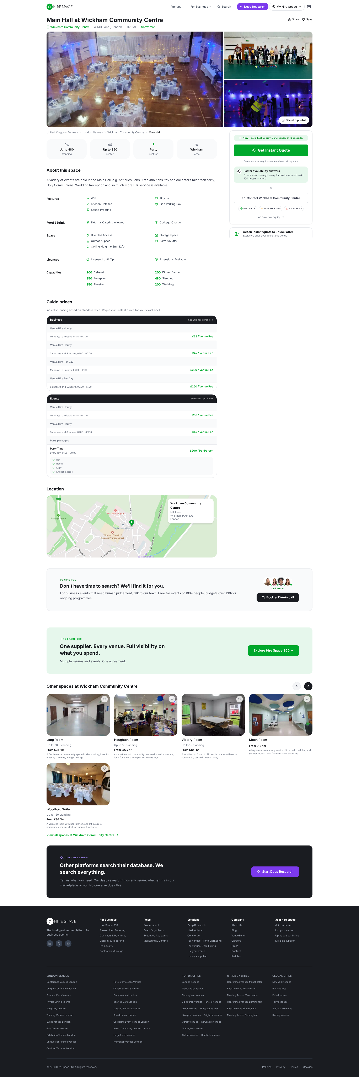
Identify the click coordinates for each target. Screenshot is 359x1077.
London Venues (92, 132)
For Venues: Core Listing (201, 945)
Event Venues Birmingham (241, 1008)
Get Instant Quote (274, 150)
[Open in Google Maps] (132, 526)
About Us (236, 925)
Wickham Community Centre (70, 27)
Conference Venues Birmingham (244, 1001)
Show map (148, 27)
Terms (294, 1066)
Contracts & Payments (113, 935)
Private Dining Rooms (58, 1001)
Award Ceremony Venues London (131, 1028)
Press (234, 945)
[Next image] (105, 715)
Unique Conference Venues (61, 988)
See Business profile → (200, 319)
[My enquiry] (308, 6)
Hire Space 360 (109, 925)
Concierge (193, 935)
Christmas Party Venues (126, 988)
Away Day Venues (56, 1008)
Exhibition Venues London (61, 1035)
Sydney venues (280, 1015)
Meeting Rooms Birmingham (242, 1015)
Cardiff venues (190, 1021)
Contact (236, 951)
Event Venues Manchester (241, 988)
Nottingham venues (193, 1028)
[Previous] (297, 686)
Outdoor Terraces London (61, 1048)
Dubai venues (279, 995)
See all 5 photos (296, 120)
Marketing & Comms (156, 940)
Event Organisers (154, 930)
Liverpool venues (191, 1015)
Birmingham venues (193, 995)
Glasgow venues (209, 1008)
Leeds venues (189, 1008)
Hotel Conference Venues (127, 981)
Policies (236, 956)
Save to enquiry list (273, 216)
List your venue (196, 951)
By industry (106, 945)
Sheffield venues (210, 1035)
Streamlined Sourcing (112, 930)
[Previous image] (51, 715)
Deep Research (255, 6)
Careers (236, 940)
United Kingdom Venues (62, 132)
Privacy (280, 1066)
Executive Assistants (156, 935)
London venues (190, 981)
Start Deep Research (277, 872)
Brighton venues (213, 1015)
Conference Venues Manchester (244, 981)
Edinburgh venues (192, 1001)
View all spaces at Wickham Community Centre (80, 835)
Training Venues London (60, 1015)
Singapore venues (282, 1008)
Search (226, 6)
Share (296, 19)
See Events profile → (202, 398)
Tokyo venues (280, 1001)
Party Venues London (125, 995)
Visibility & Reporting (112, 940)
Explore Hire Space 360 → (273, 650)
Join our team (283, 925)
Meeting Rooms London (126, 1008)
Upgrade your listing (287, 935)
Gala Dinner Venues (57, 1028)
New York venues (281, 981)
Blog (234, 930)
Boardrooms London (124, 1015)
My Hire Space (287, 6)
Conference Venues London (62, 981)
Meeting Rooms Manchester (242, 995)
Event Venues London (59, 1021)
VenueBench (238, 935)
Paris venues (279, 988)
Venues (176, 6)
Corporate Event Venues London (131, 1021)
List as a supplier (197, 956)
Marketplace (194, 930)
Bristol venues (213, 1001)
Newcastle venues (211, 1021)
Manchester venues (192, 988)
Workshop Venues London (128, 1041)
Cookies (307, 1066)
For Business (199, 6)
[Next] (308, 686)
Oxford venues (190, 1035)
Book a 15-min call (280, 597)
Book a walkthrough (111, 951)
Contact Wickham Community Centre (273, 198)
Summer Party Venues (59, 995)
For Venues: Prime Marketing (204, 940)
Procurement (151, 925)
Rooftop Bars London (125, 1001)
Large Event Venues (124, 1035)
